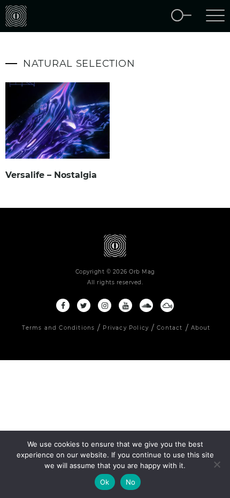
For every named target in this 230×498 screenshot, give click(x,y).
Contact (169, 327)
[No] (216, 464)
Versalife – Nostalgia (51, 175)
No (131, 482)
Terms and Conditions (58, 327)
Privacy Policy (126, 327)
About (201, 327)
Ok (105, 482)
